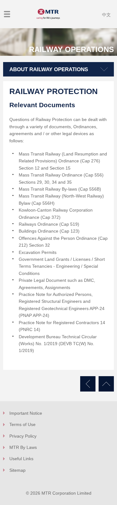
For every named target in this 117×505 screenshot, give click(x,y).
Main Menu (7, 14)
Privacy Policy (23, 436)
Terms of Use (22, 424)
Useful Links (21, 458)
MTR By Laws (23, 447)
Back (87, 384)
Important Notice (25, 413)
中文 (106, 14)
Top (106, 384)
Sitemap (17, 470)
